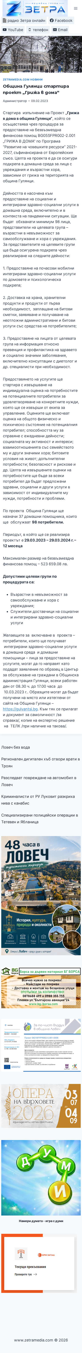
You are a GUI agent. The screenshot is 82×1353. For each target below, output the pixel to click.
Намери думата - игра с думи (41, 1221)
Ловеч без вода (15, 747)
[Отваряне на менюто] (75, 8)
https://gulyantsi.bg (20, 709)
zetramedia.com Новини (22, 79)
